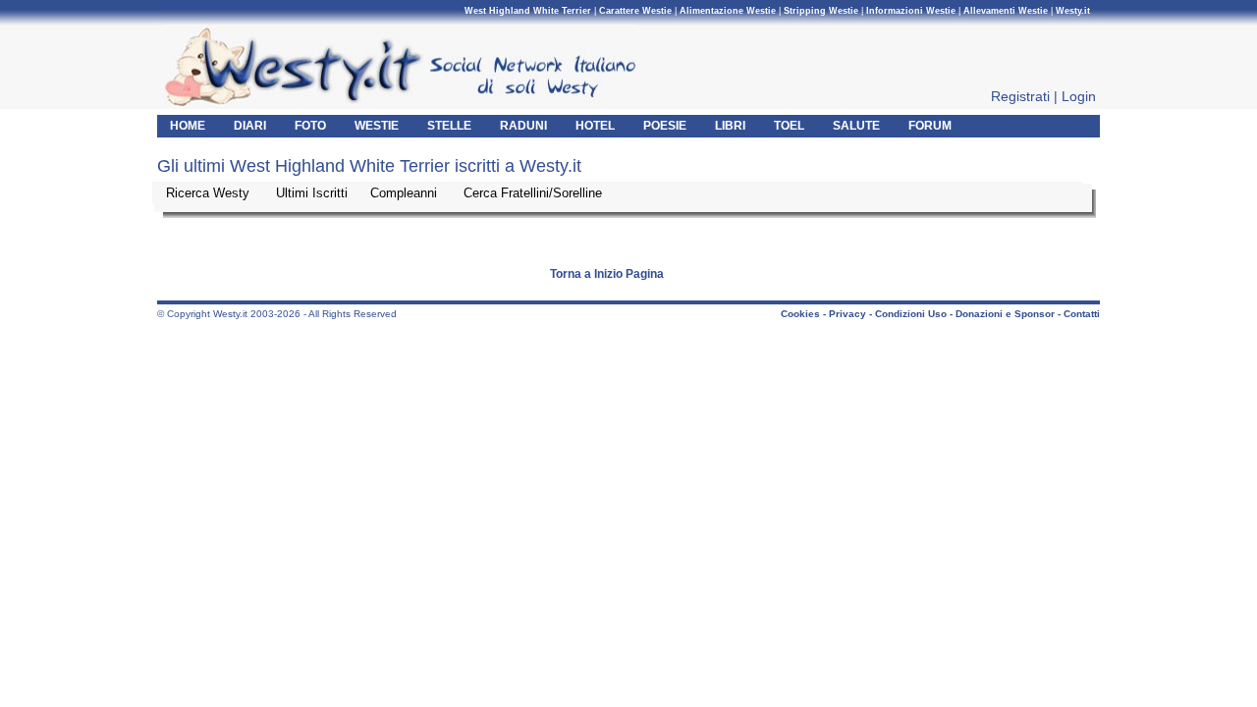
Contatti (1082, 313)
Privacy (847, 313)
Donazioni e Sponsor (1005, 313)
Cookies (800, 313)
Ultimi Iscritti (313, 193)
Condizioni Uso (911, 313)
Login (1079, 96)
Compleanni (405, 193)
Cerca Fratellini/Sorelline (533, 193)
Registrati (1020, 96)
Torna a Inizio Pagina (607, 274)
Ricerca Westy (209, 193)
